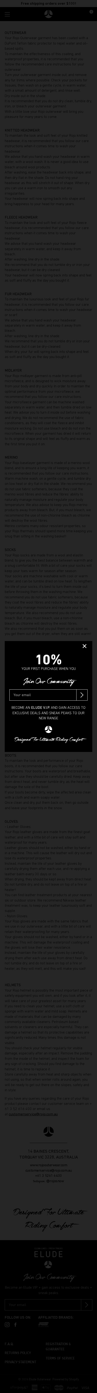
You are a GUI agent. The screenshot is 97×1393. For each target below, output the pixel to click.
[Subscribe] (82, 695)
